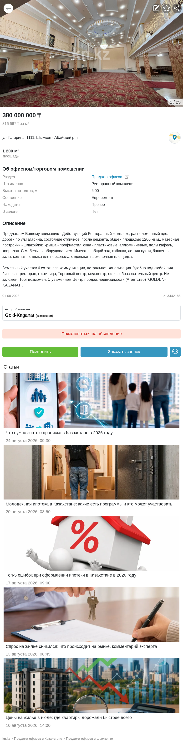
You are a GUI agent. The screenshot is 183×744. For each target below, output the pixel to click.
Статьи (11, 366)
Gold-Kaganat (29, 315)
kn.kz (6, 738)
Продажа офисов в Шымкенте (89, 738)
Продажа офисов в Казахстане (38, 738)
